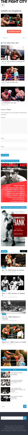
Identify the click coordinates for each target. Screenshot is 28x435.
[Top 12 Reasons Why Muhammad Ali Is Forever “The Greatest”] (6, 387)
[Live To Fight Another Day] (12, 67)
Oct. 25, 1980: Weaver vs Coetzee (11, 318)
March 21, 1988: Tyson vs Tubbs (14, 342)
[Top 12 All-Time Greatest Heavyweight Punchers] (6, 379)
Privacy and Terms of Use (10, 427)
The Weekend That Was (9, 103)
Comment (3, 117)
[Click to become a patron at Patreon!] (14, 30)
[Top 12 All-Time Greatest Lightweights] (6, 395)
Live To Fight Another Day (10, 82)
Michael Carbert (14, 297)
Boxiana (4, 267)
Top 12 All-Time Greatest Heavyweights (17, 373)
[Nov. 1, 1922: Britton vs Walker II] (12, 276)
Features (12, 359)
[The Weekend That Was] (13, 87)
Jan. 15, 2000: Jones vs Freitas (13, 270)
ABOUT (21, 427)
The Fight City (6, 425)
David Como (13, 343)
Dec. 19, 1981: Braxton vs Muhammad (13, 61)
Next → (24, 38)
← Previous (5, 38)
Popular (14, 369)
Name (2, 138)
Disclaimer (17, 427)
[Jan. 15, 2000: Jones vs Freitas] (13, 254)
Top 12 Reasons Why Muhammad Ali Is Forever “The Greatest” (18, 389)
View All (23, 251)
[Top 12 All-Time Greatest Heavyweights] (6, 371)
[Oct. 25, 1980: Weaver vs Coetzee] (13, 301)
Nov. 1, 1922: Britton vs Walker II (13, 294)
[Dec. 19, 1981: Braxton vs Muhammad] (12, 46)
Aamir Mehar (13, 271)
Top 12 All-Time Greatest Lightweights (17, 396)
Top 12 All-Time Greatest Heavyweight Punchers (17, 380)
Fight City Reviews (21, 425)
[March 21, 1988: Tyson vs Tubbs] (12, 324)
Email (2, 146)
